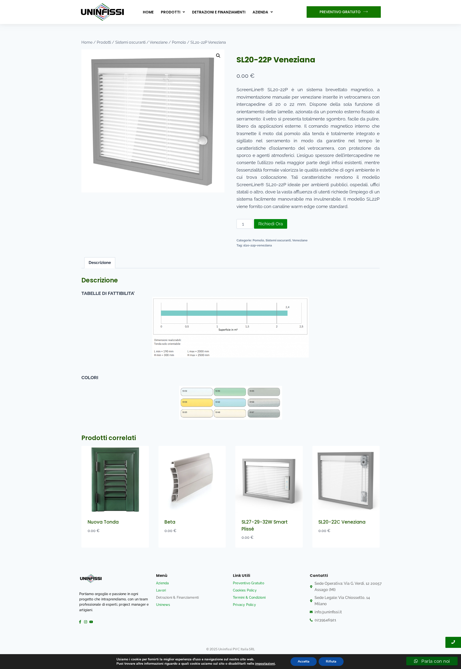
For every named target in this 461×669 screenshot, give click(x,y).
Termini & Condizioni (249, 597)
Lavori (161, 590)
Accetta (303, 661)
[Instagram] (85, 622)
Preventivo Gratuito (248, 583)
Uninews (163, 605)
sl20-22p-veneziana (257, 245)
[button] (172, 12)
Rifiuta (331, 661)
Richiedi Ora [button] (100, 545)
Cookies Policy (245, 590)
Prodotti (170, 12)
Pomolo (258, 240)
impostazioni (265, 664)
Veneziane (300, 240)
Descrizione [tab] (100, 262)
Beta (169, 522)
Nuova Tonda (103, 522)
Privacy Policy (244, 605)
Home (148, 12)
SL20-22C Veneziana (341, 522)
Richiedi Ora (270, 223)
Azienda (260, 12)
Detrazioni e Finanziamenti (218, 12)
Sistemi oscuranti (278, 240)
